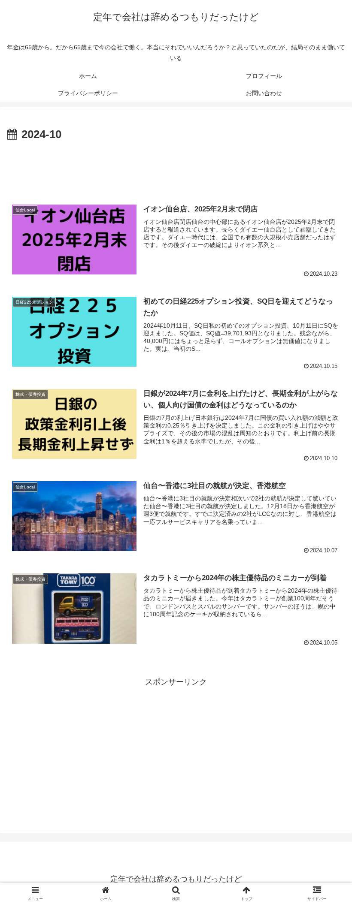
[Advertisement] (176, 168)
